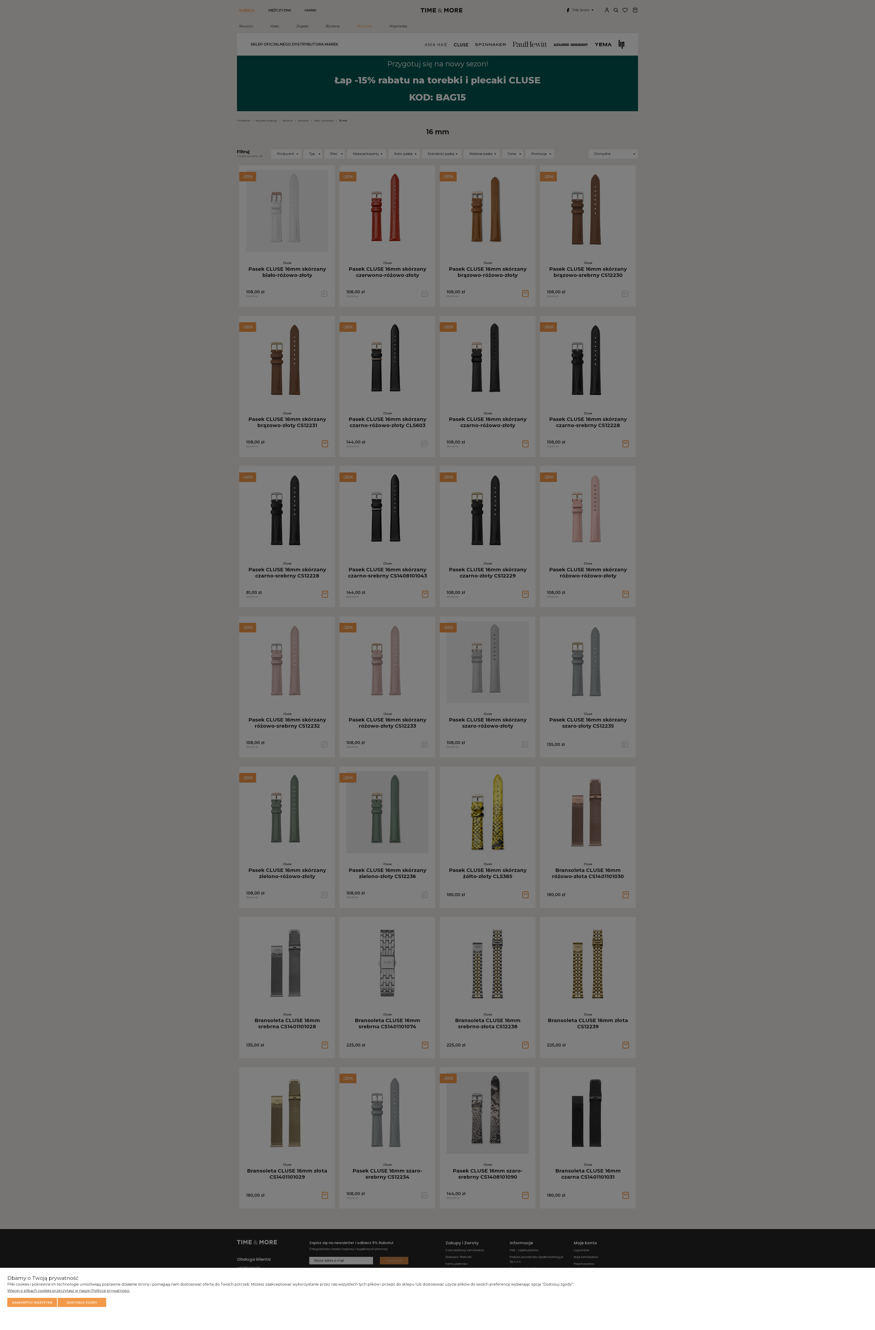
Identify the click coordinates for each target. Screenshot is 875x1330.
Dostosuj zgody (82, 1302)
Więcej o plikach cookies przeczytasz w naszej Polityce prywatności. (68, 1291)
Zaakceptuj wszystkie (32, 1302)
